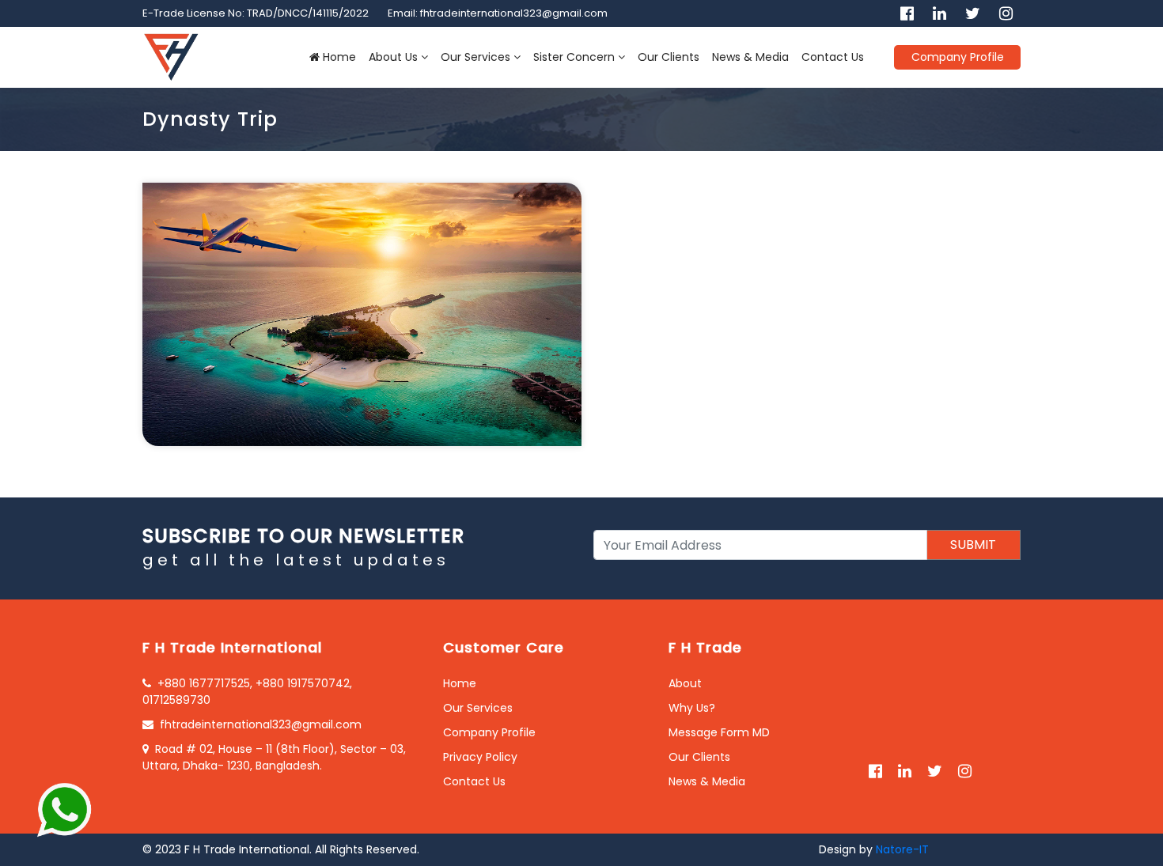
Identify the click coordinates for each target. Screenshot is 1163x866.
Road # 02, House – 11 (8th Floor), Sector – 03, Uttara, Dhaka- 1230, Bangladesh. (274, 757)
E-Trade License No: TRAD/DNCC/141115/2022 (255, 13)
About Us (393, 57)
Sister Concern (574, 57)
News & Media (750, 57)
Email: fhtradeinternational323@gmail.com (498, 13)
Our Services (475, 57)
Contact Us (832, 57)
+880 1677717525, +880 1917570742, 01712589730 (247, 691)
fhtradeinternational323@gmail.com (261, 724)
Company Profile (957, 57)
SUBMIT (973, 544)
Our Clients (668, 57)
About (685, 683)
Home (339, 57)
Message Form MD (719, 732)
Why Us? (692, 708)
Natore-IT (902, 849)
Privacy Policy (480, 757)
